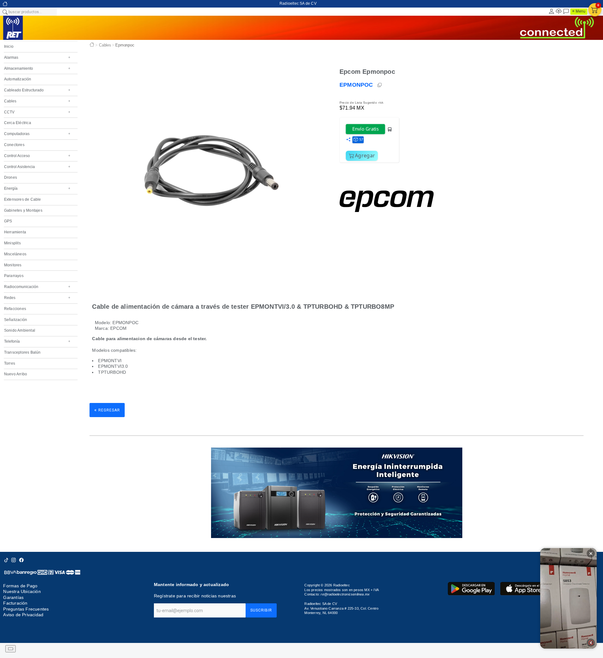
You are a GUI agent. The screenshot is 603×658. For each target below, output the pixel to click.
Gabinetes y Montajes (23, 210)
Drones (10, 177)
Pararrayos (14, 276)
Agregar (365, 155)
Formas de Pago (20, 585)
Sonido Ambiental (19, 330)
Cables (37, 101)
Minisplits (12, 243)
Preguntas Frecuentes (26, 609)
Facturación (15, 603)
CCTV (37, 112)
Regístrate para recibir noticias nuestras (195, 595)
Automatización (17, 79)
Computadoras (37, 134)
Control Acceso (37, 156)
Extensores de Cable (22, 199)
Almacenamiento (37, 68)
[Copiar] (380, 85)
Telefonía (37, 341)
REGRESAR (107, 410)
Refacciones (15, 309)
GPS (8, 221)
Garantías (13, 597)
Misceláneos (15, 254)
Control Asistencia (37, 167)
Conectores (14, 145)
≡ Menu (578, 11)
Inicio (9, 46)
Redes (37, 298)
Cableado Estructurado (37, 90)
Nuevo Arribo (15, 374)
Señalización (15, 320)
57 (361, 139)
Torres (9, 363)
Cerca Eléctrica (17, 123)
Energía (37, 188)
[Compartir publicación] (348, 140)
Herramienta (15, 232)
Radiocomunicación (37, 287)
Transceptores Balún (22, 352)
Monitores (13, 265)
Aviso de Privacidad (23, 614)
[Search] (5, 11)
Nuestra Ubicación (22, 591)
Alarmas (37, 57)
